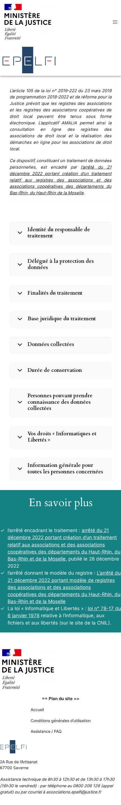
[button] (60, 233)
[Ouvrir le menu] (115, 22)
